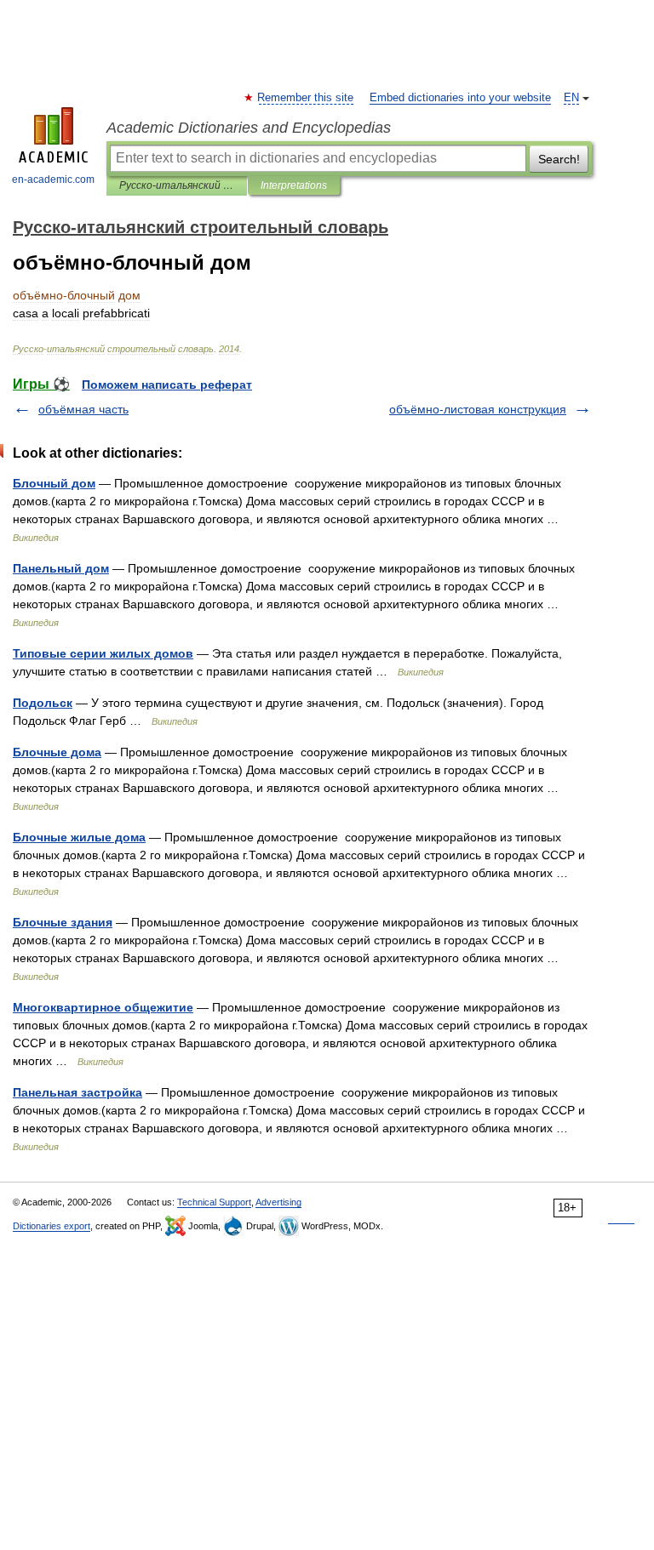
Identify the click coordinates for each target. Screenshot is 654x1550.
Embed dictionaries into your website (460, 98)
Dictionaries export (51, 1226)
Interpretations (294, 185)
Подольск (42, 702)
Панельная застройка (77, 1092)
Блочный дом (54, 483)
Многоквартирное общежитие (103, 1007)
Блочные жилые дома (79, 837)
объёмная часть (83, 409)
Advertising (278, 1202)
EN (571, 98)
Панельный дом (61, 568)
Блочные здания (62, 922)
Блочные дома (57, 752)
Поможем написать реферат (167, 384)
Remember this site (306, 98)
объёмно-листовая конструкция (477, 409)
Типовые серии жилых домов (103, 653)
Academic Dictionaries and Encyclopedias (248, 127)
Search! (559, 159)
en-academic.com (53, 179)
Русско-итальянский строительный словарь (176, 185)
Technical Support (214, 1202)
